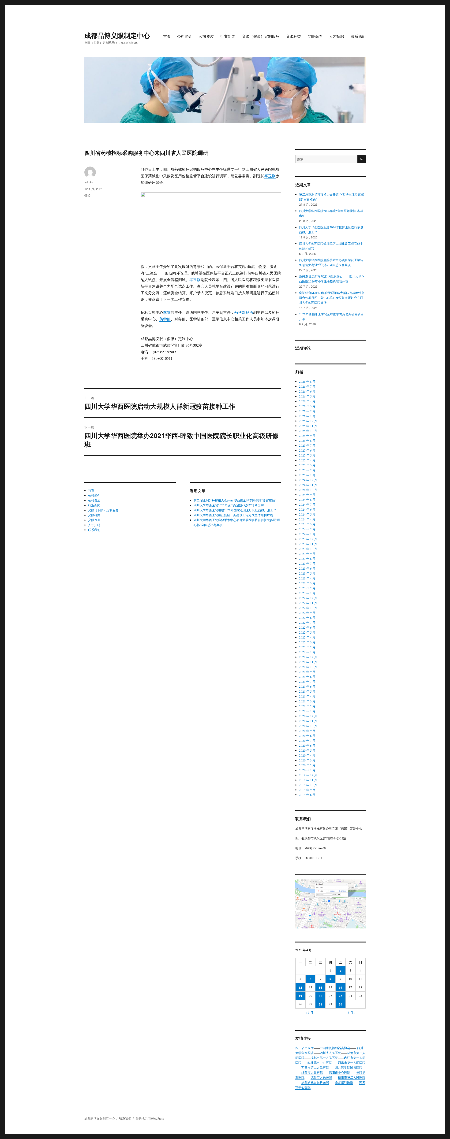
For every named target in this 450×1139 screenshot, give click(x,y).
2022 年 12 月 (308, 598)
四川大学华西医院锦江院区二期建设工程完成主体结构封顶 (233, 515)
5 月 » (352, 1012)
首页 (167, 36)
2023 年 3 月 (307, 583)
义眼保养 (315, 36)
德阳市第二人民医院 (351, 1077)
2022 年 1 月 (307, 652)
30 (340, 1004)
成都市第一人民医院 (324, 1058)
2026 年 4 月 (307, 401)
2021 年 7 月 (307, 681)
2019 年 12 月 (308, 775)
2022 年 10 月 (308, 608)
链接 (87, 195)
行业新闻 (227, 36)
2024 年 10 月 (308, 490)
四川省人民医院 (330, 1053)
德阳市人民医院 (321, 1077)
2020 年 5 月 (307, 750)
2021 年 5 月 (307, 691)
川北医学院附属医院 (348, 1067)
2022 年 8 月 (307, 618)
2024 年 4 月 (307, 519)
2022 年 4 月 (307, 637)
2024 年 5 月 (307, 514)
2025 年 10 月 (308, 431)
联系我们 (358, 36)
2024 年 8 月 (307, 499)
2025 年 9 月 (307, 436)
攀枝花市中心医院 (320, 1063)
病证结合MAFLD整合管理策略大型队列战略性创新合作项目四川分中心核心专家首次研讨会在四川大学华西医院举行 (331, 298)
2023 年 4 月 (307, 578)
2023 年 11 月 (308, 544)
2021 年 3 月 (307, 701)
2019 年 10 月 (308, 785)
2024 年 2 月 (307, 529)
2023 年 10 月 (308, 549)
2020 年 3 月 (307, 760)
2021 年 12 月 (308, 657)
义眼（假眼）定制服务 (260, 36)
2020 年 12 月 (308, 716)
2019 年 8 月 (307, 795)
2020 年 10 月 (308, 726)
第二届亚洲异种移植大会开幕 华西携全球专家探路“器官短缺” (235, 500)
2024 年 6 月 (307, 509)
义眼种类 (293, 36)
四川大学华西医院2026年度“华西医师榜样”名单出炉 (229, 505)
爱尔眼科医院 (344, 1082)
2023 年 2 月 (307, 588)
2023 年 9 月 (307, 554)
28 (320, 1004)
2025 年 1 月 (307, 475)
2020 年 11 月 (308, 721)
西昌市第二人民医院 (315, 1067)
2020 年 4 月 (307, 755)
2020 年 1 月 (307, 770)
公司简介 (184, 36)
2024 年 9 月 (307, 495)
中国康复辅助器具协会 (335, 1048)
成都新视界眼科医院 (315, 1082)
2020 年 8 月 (307, 736)
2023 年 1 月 (307, 593)
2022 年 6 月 (307, 627)
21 (320, 996)
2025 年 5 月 (307, 455)
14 (320, 987)
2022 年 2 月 (307, 647)
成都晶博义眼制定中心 (117, 35)
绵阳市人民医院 (312, 1072)
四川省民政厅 (304, 1048)
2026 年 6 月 (307, 391)
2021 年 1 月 (307, 711)
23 (340, 996)
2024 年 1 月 (307, 534)
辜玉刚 (270, 175)
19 (300, 996)
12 (300, 987)
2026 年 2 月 (307, 411)
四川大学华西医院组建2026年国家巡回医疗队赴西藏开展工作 (235, 510)
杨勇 (249, 312)
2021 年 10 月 (308, 667)
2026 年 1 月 (307, 416)
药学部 (240, 312)
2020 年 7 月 (307, 740)
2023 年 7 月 (307, 563)
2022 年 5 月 (307, 632)
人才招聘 (336, 36)
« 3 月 (309, 1012)
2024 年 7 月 (307, 504)
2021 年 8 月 (307, 677)
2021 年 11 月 (308, 662)
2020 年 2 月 (307, 765)
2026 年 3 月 (307, 406)
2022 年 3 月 (307, 642)
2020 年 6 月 (307, 745)
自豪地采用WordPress (149, 1118)
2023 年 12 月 (308, 539)
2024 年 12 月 (308, 480)
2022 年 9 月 (307, 613)
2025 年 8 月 (307, 440)
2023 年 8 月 (307, 559)
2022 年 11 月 (308, 603)
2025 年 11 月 (308, 426)
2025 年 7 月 (307, 445)
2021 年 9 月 (307, 672)
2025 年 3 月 (307, 465)
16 (340, 987)
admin (88, 182)
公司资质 (206, 36)
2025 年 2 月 (307, 470)
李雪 (167, 312)
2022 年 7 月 (307, 622)
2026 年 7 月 (307, 386)
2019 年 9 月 (307, 790)
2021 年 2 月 (307, 706)
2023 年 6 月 (307, 568)
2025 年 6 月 (307, 450)
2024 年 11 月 (308, 485)
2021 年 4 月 (307, 696)
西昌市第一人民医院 (351, 1063)
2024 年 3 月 (307, 524)
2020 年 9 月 (307, 731)
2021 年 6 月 (307, 686)
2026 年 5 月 (307, 396)
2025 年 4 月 (307, 460)
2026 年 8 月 (307, 381)
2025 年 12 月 (308, 421)
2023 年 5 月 (307, 573)
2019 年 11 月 (308, 780)
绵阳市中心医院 (339, 1072)
